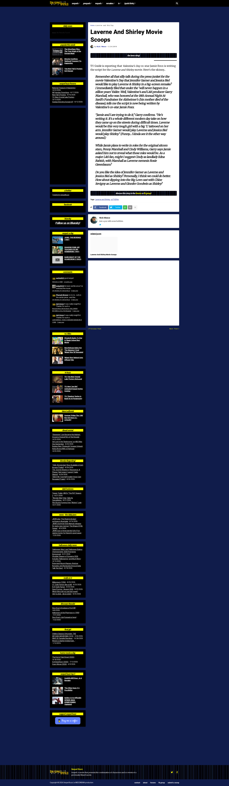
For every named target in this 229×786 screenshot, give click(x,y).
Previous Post (95, 329)
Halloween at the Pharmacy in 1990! (65, 613)
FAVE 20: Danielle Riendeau (62, 638)
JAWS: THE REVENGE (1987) (72, 238)
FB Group (162, 782)
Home (92, 25)
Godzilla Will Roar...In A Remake (73, 679)
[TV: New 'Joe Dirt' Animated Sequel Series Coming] (57, 389)
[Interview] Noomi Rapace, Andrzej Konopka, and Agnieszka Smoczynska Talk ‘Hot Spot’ (66, 565)
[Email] (130, 207)
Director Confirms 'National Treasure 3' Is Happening (72, 61)
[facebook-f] (177, 772)
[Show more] (135, 207)
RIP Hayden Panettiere (60, 92)
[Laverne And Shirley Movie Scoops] (104, 244)
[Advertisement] (114, 14)
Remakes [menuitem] (109, 3)
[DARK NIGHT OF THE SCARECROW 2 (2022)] (57, 259)
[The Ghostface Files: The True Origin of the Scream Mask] (57, 51)
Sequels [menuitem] (75, 3)
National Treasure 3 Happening (63, 88)
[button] (177, 3)
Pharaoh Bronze (62, 295)
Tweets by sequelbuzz (60, 195)
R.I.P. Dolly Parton (58, 587)
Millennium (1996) (59, 582)
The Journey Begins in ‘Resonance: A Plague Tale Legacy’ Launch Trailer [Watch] (66, 472)
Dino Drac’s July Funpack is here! (64, 617)
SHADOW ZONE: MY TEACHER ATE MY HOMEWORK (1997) (72, 249)
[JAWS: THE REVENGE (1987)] (57, 240)
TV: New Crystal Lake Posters (63, 97)
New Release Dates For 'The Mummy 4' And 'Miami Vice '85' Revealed (73, 350)
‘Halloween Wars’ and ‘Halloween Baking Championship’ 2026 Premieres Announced (67, 552)
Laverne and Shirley (105, 25)
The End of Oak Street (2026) (63, 657)
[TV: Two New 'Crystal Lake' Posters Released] (57, 379)
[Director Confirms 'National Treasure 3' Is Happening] (57, 61)
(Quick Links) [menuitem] (129, 3)
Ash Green (60, 304)
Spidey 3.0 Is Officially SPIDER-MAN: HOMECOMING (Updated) (72, 701)
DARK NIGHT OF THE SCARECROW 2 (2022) (72, 258)
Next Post (173, 329)
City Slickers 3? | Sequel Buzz (61, 291)
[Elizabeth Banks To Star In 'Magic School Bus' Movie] (57, 340)
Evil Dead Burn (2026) (60, 662)
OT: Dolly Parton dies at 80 (62, 585)
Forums (153, 782)
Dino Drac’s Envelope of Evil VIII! (63, 608)
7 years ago (75, 311)
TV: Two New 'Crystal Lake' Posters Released (73, 378)
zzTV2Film (115, 199)
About (145, 782)
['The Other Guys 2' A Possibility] (57, 690)
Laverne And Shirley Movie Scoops (103, 255)
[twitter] (100, 225)
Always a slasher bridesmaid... (63, 641)
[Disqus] (133, 291)
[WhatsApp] (125, 207)
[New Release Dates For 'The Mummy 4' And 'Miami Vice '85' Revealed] (57, 350)
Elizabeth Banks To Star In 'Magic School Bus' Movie (73, 340)
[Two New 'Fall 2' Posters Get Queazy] (57, 71)
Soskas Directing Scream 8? (62, 102)
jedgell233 (60, 286)
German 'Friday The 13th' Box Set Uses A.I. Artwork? (73, 417)
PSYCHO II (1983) (57, 282)
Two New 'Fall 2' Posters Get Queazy (73, 70)
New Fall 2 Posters (59, 95)
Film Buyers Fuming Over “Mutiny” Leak (66, 503)
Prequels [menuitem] (87, 3)
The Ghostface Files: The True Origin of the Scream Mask (72, 51)
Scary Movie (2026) (59, 664)
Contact (137, 782)
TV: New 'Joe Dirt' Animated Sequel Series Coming (73, 388)
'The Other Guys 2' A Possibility (72, 689)
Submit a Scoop (173, 782)
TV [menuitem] (119, 3)
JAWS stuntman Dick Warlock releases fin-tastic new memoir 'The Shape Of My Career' (67, 526)
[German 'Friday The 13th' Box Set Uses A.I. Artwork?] (57, 418)
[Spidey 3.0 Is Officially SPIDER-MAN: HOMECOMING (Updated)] (57, 700)
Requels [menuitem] (98, 3)
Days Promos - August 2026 (62, 589)
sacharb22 (60, 278)
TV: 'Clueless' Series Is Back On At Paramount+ (73, 397)
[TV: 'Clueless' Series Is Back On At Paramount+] (57, 399)
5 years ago (74, 291)
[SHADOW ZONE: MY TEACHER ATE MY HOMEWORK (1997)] (57, 250)
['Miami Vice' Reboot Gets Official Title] (57, 360)
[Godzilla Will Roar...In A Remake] (57, 681)
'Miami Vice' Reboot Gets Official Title (73, 359)
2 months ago (68, 282)
